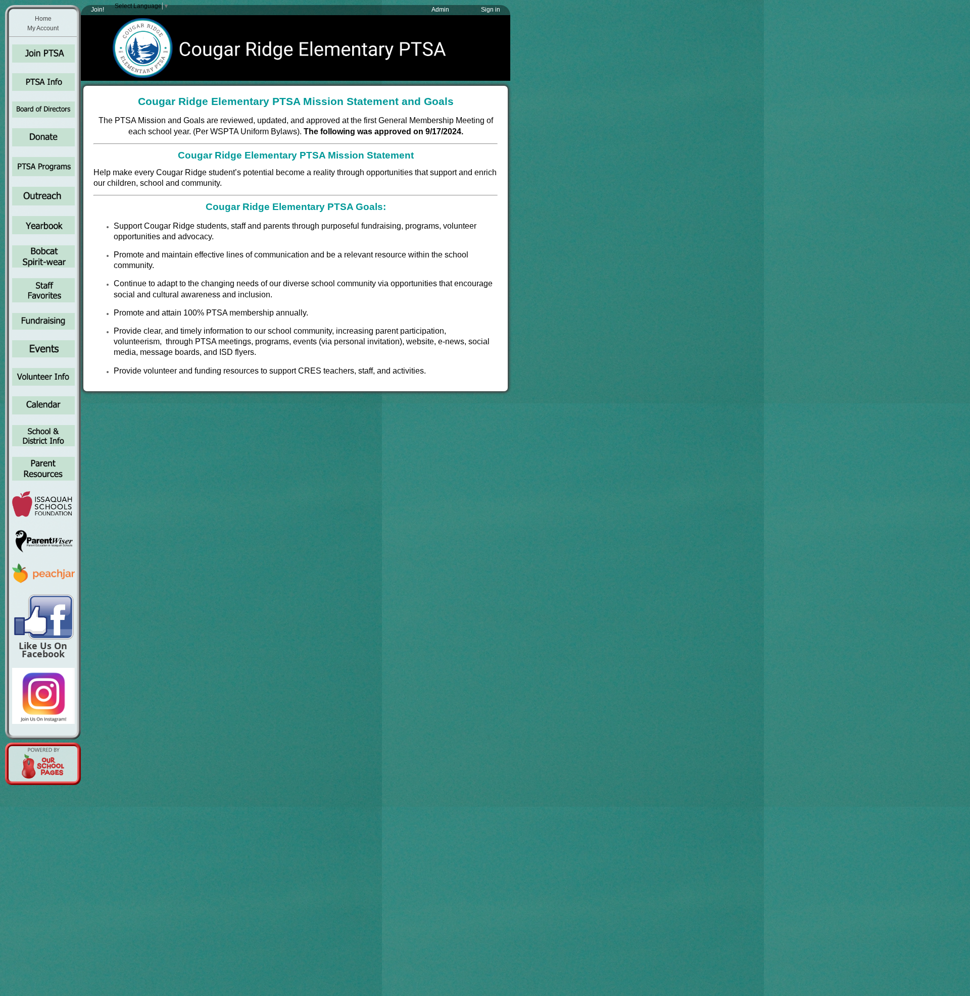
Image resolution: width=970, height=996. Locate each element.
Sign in (490, 9)
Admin (440, 9)
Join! (97, 9)
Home (43, 18)
